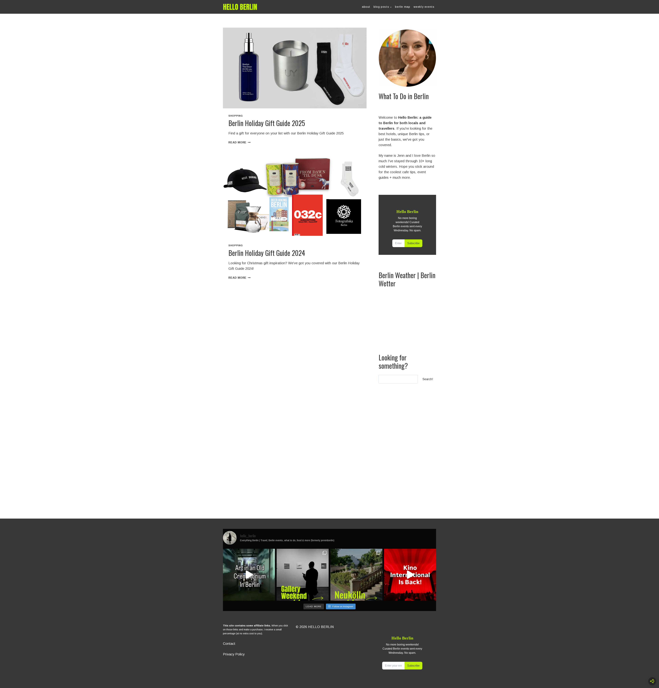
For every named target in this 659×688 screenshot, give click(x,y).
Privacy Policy (234, 654)
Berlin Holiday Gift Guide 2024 (266, 253)
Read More (239, 142)
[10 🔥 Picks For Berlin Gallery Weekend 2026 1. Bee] (303, 575)
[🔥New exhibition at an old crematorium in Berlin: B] (249, 575)
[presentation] (295, 68)
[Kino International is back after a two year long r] (410, 575)
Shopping (235, 115)
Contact (229, 643)
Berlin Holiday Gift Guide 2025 (266, 123)
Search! (428, 379)
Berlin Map (402, 6)
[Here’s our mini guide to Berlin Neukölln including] (356, 575)
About (366, 6)
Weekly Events (424, 6)
